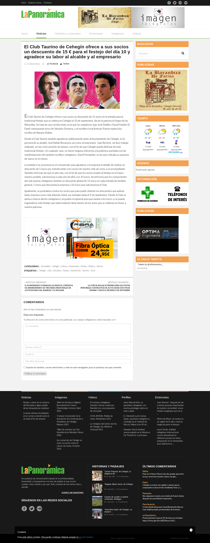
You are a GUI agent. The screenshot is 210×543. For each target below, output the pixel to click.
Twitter (66, 64)
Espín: (145, 483)
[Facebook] (169, 3)
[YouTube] (180, 3)
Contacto (47, 3)
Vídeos (136, 33)
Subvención (75, 271)
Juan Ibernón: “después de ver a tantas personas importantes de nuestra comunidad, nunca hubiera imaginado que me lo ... (170, 408)
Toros (93, 271)
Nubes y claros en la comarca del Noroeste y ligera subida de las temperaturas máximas (36, 405)
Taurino (100, 266)
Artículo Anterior (49, 286)
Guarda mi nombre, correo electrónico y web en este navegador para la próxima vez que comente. (74, 368)
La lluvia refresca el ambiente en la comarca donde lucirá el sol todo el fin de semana (36, 416)
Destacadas (74, 266)
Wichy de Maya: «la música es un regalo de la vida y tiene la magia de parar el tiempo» (170, 422)
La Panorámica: (149, 515)
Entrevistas (96, 33)
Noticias (41, 33)
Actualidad (45, 266)
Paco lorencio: (149, 505)
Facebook (54, 64)
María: (145, 471)
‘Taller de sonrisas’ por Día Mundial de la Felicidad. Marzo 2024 (70, 432)
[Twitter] (174, 3)
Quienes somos (35, 3)
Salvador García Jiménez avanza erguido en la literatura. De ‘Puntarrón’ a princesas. (137, 432)
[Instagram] (186, 3)
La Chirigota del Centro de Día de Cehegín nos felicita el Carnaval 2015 (103, 427)
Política (91, 266)
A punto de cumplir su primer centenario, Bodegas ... (116, 498)
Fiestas (84, 266)
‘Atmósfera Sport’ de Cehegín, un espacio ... (118, 511)
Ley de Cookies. (86, 537)
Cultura (64, 266)
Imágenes (118, 33)
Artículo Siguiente (105, 286)
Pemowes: (147, 494)
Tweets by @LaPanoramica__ (150, 265)
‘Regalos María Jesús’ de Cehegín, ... (118, 485)
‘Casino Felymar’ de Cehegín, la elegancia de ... (117, 472)
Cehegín (55, 266)
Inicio (23, 3)
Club (50, 271)
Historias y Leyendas (68, 33)
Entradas (57, 271)
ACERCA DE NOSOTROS (72, 493)
